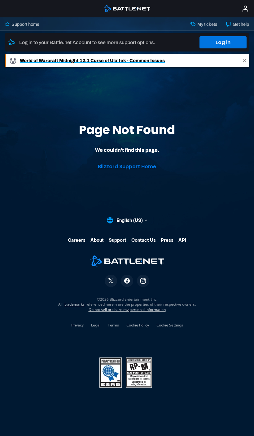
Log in (223, 42)
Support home (25, 24)
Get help (240, 24)
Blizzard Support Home (127, 166)
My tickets (206, 24)
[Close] (244, 60)
